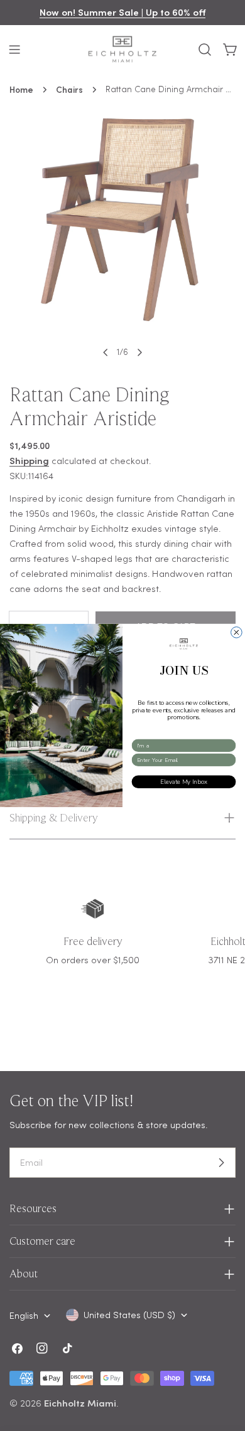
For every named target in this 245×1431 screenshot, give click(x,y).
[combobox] (182, 745)
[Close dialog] (236, 632)
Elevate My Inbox (183, 782)
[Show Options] (230, 745)
